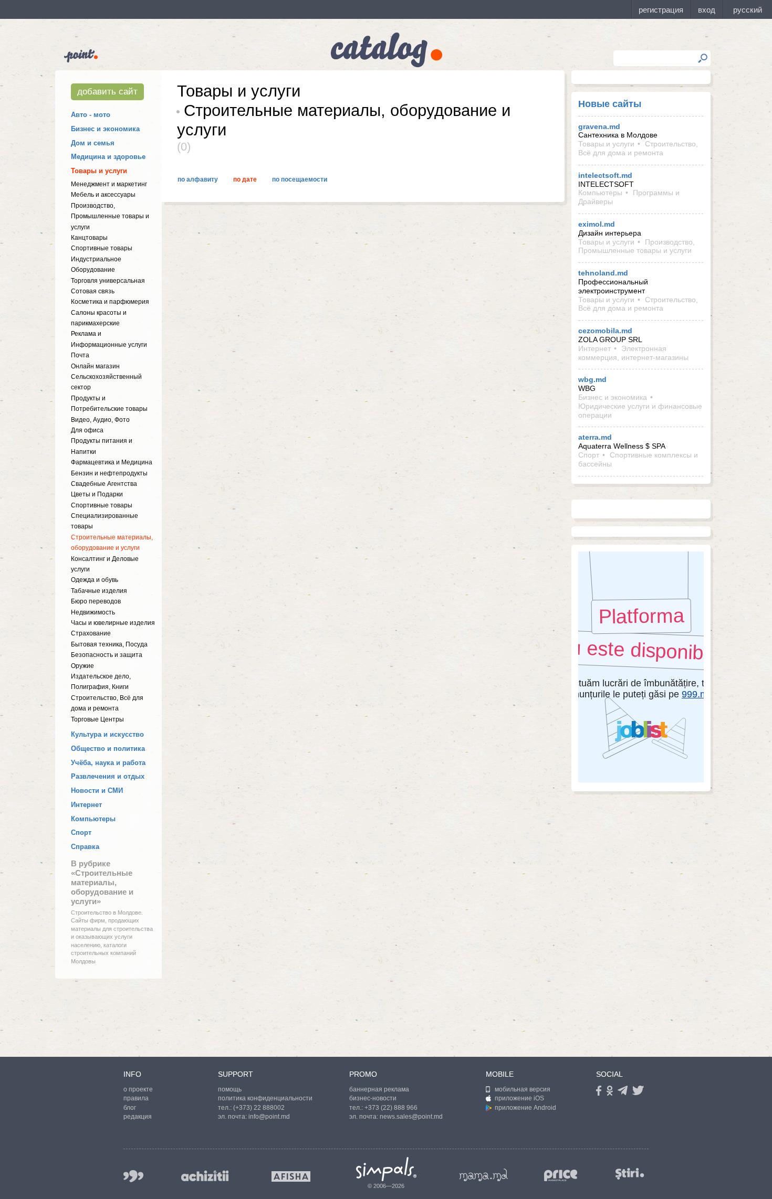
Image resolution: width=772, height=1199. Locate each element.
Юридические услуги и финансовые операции (640, 410)
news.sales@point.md (411, 1116)
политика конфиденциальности (265, 1098)
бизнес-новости (373, 1098)
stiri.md (630, 1174)
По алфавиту (198, 179)
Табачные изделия (99, 591)
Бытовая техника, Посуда (109, 644)
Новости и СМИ (97, 790)
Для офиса (87, 430)
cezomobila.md (605, 330)
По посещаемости (299, 179)
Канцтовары (89, 237)
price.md (561, 1176)
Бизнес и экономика (105, 129)
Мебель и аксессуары (103, 194)
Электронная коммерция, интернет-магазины (633, 353)
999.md (133, 1176)
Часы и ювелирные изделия (113, 623)
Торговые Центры (97, 719)
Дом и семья (92, 143)
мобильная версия (522, 1089)
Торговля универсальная (108, 280)
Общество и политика (108, 748)
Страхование (91, 633)
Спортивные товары (101, 248)
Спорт (81, 832)
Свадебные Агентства (104, 483)
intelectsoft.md (605, 175)
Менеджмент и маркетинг (109, 184)
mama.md (484, 1175)
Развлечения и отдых (107, 776)
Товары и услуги (99, 171)
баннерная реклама (379, 1089)
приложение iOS (519, 1098)
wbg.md (592, 379)
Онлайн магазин (95, 366)
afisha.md (291, 1176)
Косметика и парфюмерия (110, 301)
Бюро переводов (96, 601)
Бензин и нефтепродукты (109, 473)
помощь (230, 1089)
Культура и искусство (107, 734)
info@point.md (269, 1116)
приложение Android (525, 1107)
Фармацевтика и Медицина (111, 462)
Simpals (386, 1169)
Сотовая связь (92, 291)
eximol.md (596, 224)
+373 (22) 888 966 (391, 1107)
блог (129, 1107)
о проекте (138, 1089)
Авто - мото (90, 115)
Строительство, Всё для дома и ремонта (638, 148)
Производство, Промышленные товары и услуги (110, 216)
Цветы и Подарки (97, 494)
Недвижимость (93, 612)
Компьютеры (93, 819)
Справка (85, 847)
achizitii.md (205, 1176)
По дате (245, 179)
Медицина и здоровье (108, 157)
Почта (80, 355)
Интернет (86, 805)
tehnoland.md (603, 273)
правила (136, 1098)
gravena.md (599, 126)
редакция (137, 1116)
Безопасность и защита (106, 655)
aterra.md (595, 437)
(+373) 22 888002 (259, 1107)
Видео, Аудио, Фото (100, 419)
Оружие (82, 666)
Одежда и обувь (94, 579)
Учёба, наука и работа (108, 763)
